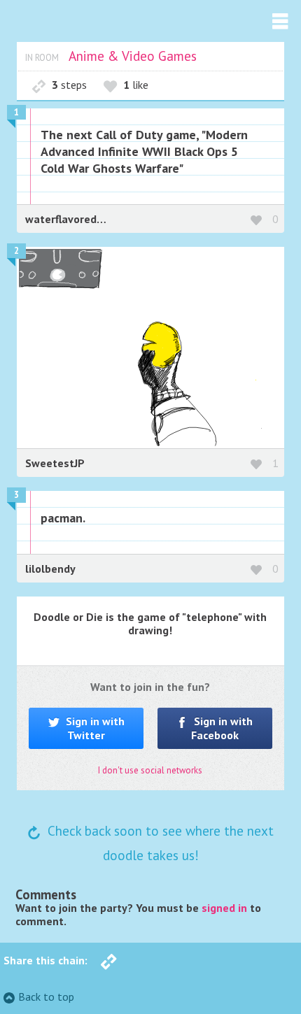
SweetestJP (55, 463)
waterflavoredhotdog (79, 219)
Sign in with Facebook (222, 727)
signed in (224, 908)
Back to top (46, 997)
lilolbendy (50, 569)
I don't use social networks (150, 770)
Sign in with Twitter (94, 727)
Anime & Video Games (133, 55)
